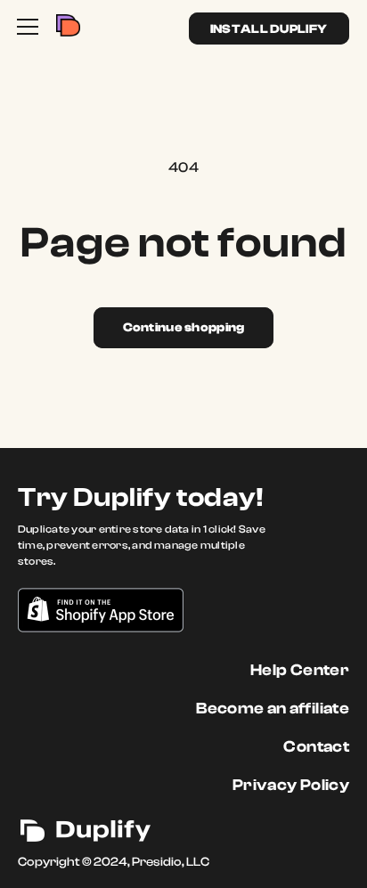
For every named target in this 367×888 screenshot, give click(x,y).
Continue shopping (184, 328)
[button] (27, 27)
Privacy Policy (290, 785)
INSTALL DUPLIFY (268, 29)
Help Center (299, 670)
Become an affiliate (272, 708)
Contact (316, 746)
